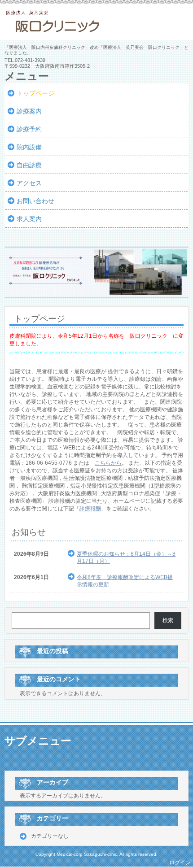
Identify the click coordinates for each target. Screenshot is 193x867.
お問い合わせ (35, 201)
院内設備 (29, 147)
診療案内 (29, 111)
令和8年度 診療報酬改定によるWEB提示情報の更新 (125, 581)
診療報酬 (90, 508)
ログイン (180, 862)
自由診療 (29, 165)
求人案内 (29, 218)
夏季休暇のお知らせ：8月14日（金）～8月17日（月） (126, 557)
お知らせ (29, 532)
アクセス (29, 183)
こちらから (108, 463)
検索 (167, 620)
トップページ (35, 93)
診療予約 (29, 129)
